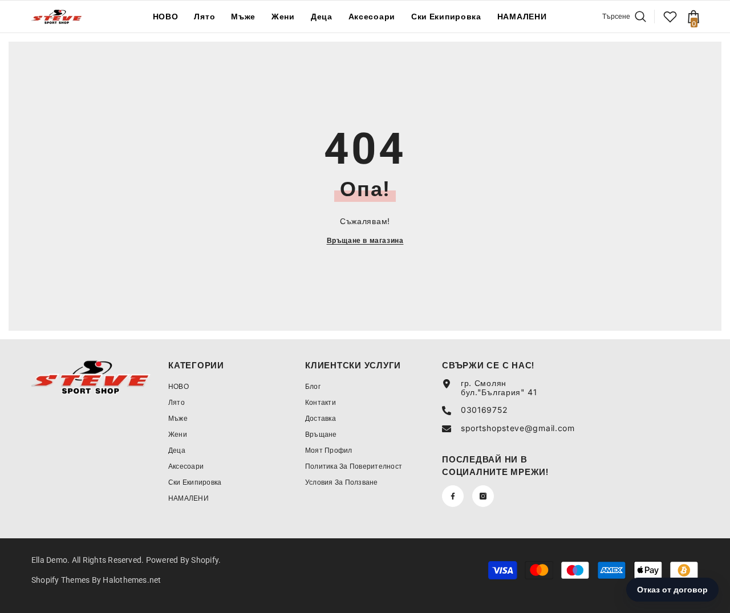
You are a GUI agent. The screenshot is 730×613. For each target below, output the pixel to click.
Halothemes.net (132, 579)
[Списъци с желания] (670, 16)
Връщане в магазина (365, 240)
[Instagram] (483, 496)
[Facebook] (453, 496)
